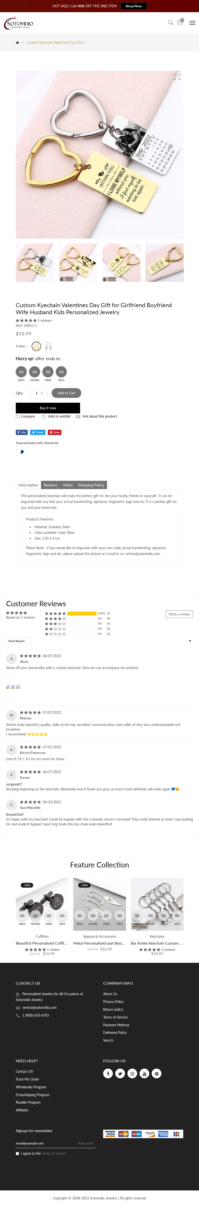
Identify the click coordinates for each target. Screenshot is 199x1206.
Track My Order (27, 1079)
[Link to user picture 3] (18, 686)
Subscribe (85, 1143)
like (23, 432)
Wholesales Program (31, 1087)
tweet (39, 432)
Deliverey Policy (115, 1032)
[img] (31, 656)
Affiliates (22, 1110)
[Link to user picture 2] (13, 686)
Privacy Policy (113, 1002)
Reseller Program (28, 1102)
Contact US (24, 1071)
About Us (110, 994)
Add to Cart (66, 393)
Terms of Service (115, 1017)
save (56, 432)
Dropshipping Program (33, 1095)
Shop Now (133, 6)
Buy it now (48, 408)
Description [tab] (28, 484)
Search (108, 1040)
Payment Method (116, 1025)
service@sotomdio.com (39, 1007)
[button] (27, 320)
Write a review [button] (179, 614)
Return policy (113, 1009)
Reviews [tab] (51, 484)
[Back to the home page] (17, 42)
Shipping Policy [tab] (91, 484)
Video (68, 484)
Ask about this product (99, 416)
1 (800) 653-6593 (35, 1015)
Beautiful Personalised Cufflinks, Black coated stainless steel (67, 943)
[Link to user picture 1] (8, 686)
